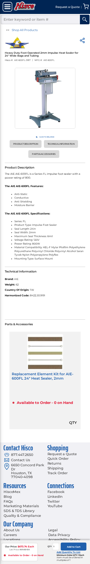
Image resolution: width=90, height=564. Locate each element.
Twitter (54, 501)
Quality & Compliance (22, 516)
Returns (54, 463)
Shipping (55, 468)
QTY (50, 546)
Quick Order (58, 458)
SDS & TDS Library (19, 511)
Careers (10, 535)
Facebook (56, 492)
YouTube (55, 506)
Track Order (58, 473)
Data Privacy (59, 535)
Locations (12, 540)
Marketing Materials (21, 506)
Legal (53, 530)
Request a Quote (62, 454)
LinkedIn (55, 497)
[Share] (82, 41)
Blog (8, 497)
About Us (11, 530)
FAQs (8, 501)
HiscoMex (12, 492)
